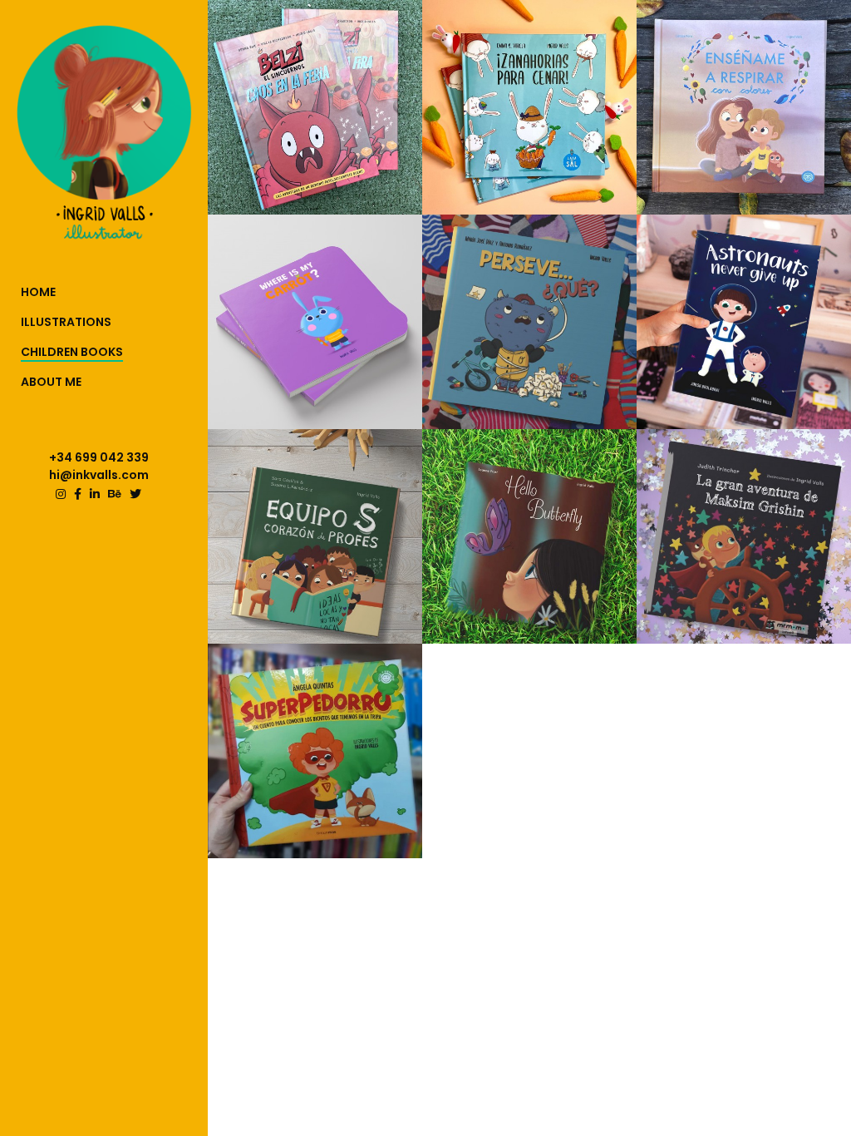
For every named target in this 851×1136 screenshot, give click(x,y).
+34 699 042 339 (99, 457)
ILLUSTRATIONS (66, 322)
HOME (38, 292)
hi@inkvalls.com (99, 475)
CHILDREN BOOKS (72, 351)
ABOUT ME (51, 381)
